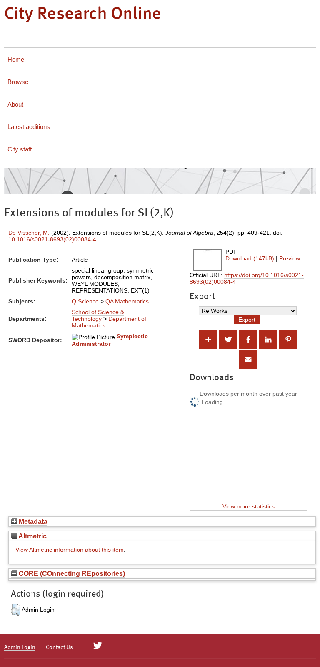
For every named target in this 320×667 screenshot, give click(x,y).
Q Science (85, 301)
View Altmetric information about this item (69, 549)
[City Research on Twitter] (97, 646)
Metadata (32, 521)
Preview (289, 258)
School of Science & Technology (98, 315)
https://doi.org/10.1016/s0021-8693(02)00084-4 (247, 278)
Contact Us (59, 647)
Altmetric (32, 536)
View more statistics (248, 506)
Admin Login (19, 647)
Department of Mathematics (109, 322)
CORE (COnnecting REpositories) (71, 573)
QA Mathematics (127, 301)
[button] (15, 610)
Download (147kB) (249, 258)
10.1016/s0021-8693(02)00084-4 (52, 239)
